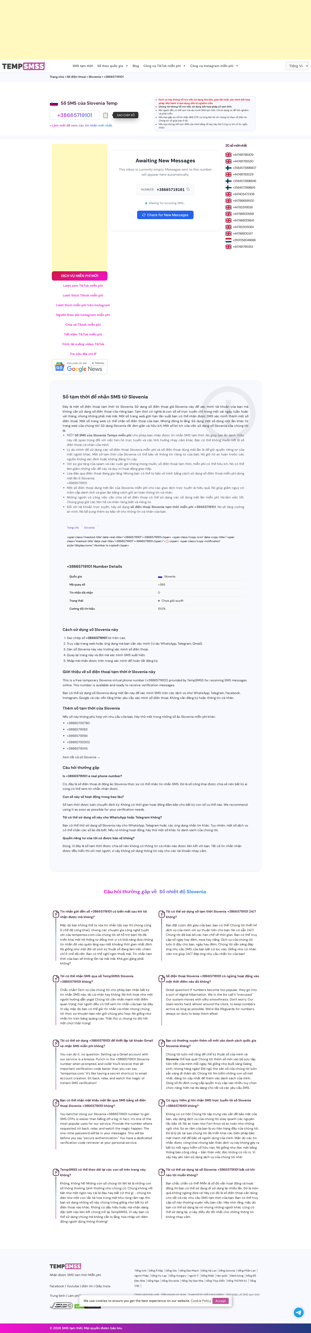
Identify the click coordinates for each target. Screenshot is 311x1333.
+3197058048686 (244, 240)
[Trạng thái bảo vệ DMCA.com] (87, 1308)
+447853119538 (243, 207)
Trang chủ (57, 77)
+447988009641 (243, 220)
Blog (136, 66)
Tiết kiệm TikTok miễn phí (83, 334)
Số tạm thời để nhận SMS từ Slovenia (105, 397)
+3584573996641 (244, 187)
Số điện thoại (76, 77)
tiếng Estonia (227, 1270)
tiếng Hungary (177, 1275)
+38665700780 (78, 723)
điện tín (243, 117)
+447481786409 (243, 155)
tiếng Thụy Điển (215, 1281)
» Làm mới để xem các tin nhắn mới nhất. (81, 125)
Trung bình (57, 1296)
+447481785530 (243, 161)
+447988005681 (243, 214)
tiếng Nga (153, 1281)
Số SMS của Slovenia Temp (89, 103)
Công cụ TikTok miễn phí (162, 66)
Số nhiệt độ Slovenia (182, 892)
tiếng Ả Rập (156, 1270)
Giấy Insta (102, 1286)
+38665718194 (77, 736)
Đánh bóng (237, 1275)
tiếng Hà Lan (208, 1270)
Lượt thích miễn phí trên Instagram (83, 305)
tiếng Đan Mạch (189, 1270)
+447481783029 (243, 174)
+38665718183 (77, 729)
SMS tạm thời (83, 66)
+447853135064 (243, 227)
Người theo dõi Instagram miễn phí (83, 315)
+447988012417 (243, 233)
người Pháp (141, 1275)
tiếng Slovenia (170, 1281)
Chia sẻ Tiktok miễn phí (83, 325)
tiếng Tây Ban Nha (192, 1281)
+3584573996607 (244, 168)
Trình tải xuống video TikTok (83, 344)
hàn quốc (222, 1275)
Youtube (73, 1286)
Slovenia (95, 77)
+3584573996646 (244, 181)
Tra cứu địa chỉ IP (83, 354)
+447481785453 (243, 247)
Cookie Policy (201, 1301)
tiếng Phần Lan (247, 1270)
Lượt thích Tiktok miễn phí (83, 295)
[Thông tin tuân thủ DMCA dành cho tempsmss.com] (61, 1308)
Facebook (57, 1286)
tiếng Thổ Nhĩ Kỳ (237, 1281)
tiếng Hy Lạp (159, 1275)
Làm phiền (75, 1296)
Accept (220, 1301)
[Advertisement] (127, 29)
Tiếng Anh (140, 1270)
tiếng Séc (171, 1270)
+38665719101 (171, 189)
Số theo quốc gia (110, 66)
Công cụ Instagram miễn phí (211, 66)
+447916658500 (243, 201)
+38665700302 (78, 742)
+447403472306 (243, 194)
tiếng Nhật (207, 1275)
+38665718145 (77, 748)
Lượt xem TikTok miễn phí (83, 286)
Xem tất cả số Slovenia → (81, 757)
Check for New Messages (168, 215)
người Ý (194, 1275)
